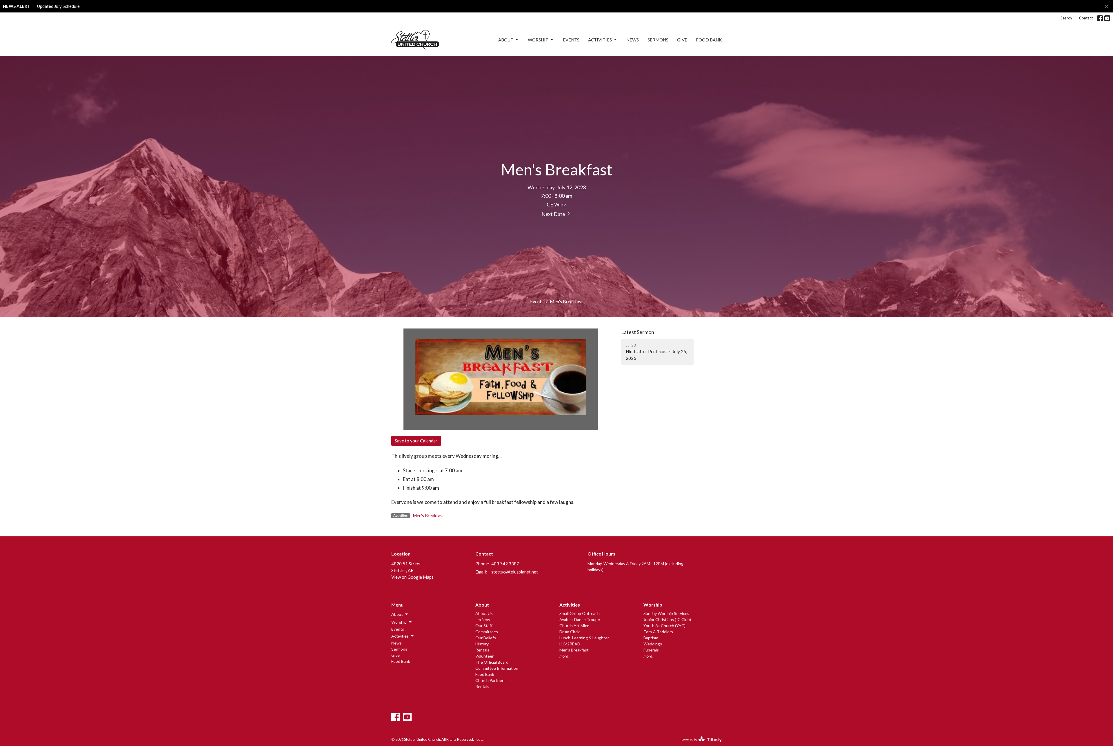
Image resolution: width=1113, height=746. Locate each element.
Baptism (650, 637)
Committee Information (496, 668)
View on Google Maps (412, 577)
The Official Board (491, 662)
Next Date (553, 214)
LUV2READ (569, 643)
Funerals (651, 649)
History (482, 643)
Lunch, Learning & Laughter (584, 637)
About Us (484, 613)
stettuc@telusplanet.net (514, 571)
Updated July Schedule (58, 6)
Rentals (482, 649)
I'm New (482, 619)
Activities (600, 39)
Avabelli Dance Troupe (579, 619)
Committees (486, 631)
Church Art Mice (574, 625)
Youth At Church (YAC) (664, 625)
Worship (538, 39)
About (505, 39)
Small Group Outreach (579, 613)
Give (682, 39)
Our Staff (483, 625)
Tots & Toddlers (658, 631)
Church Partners (490, 680)
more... (564, 656)
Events (571, 39)
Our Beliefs (485, 637)
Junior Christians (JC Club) (667, 619)
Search (1066, 18)
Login (481, 739)
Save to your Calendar (416, 440)
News (632, 39)
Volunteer (484, 656)
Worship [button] (399, 622)
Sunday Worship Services (666, 613)
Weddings (652, 643)
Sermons (658, 39)
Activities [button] (400, 636)
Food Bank (709, 39)
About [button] (397, 614)
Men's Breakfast (428, 515)
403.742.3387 (505, 563)
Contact (1086, 18)
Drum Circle (570, 631)
